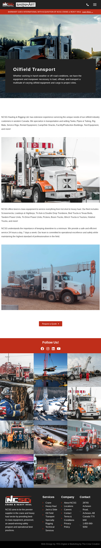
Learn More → (87, 12)
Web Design (47, 544)
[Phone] (87, 5)
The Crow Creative (91, 544)
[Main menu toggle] (94, 4)
